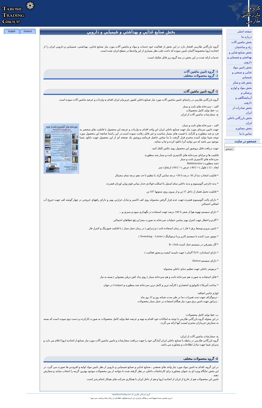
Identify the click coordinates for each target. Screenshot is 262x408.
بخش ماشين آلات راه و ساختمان (241, 44)
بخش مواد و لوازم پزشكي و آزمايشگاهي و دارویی (241, 95)
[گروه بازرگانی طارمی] (244, 25)
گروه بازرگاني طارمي (142, 394)
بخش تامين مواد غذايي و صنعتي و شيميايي (242, 72)
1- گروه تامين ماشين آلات (201, 71)
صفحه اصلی (244, 31)
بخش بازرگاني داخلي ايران (239, 120)
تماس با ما (245, 133)
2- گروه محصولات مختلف (201, 75)
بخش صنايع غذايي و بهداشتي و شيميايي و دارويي (239, 57)
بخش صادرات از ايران (242, 110)
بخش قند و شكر (242, 82)
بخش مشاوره (244, 128)
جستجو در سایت (245, 141)
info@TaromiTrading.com (121, 394)
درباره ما (246, 36)
